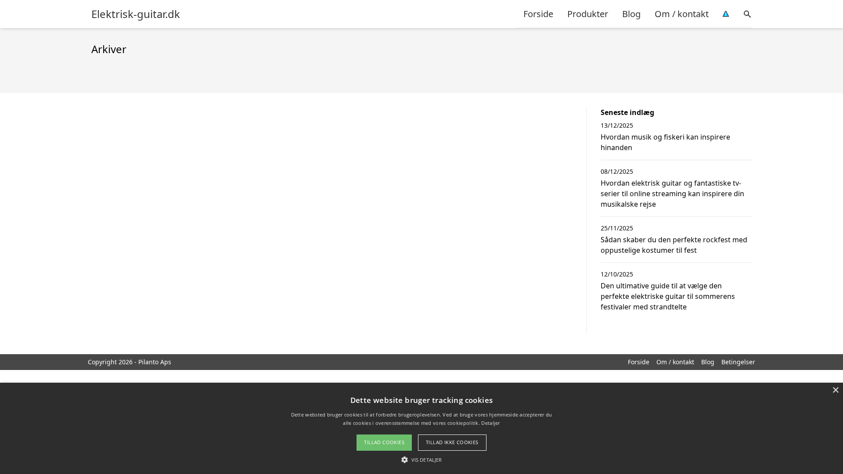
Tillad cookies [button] (384, 442)
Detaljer (490, 423)
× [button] (835, 390)
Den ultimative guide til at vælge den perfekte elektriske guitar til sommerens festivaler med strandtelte (668, 296)
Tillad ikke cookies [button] (452, 442)
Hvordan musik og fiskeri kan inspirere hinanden (665, 142)
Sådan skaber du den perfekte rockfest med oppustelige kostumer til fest (674, 245)
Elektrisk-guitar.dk (135, 14)
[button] (421, 459)
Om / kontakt (682, 14)
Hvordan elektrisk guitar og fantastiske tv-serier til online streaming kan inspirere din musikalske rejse (672, 193)
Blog (631, 14)
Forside (538, 14)
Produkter (587, 14)
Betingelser (738, 362)
